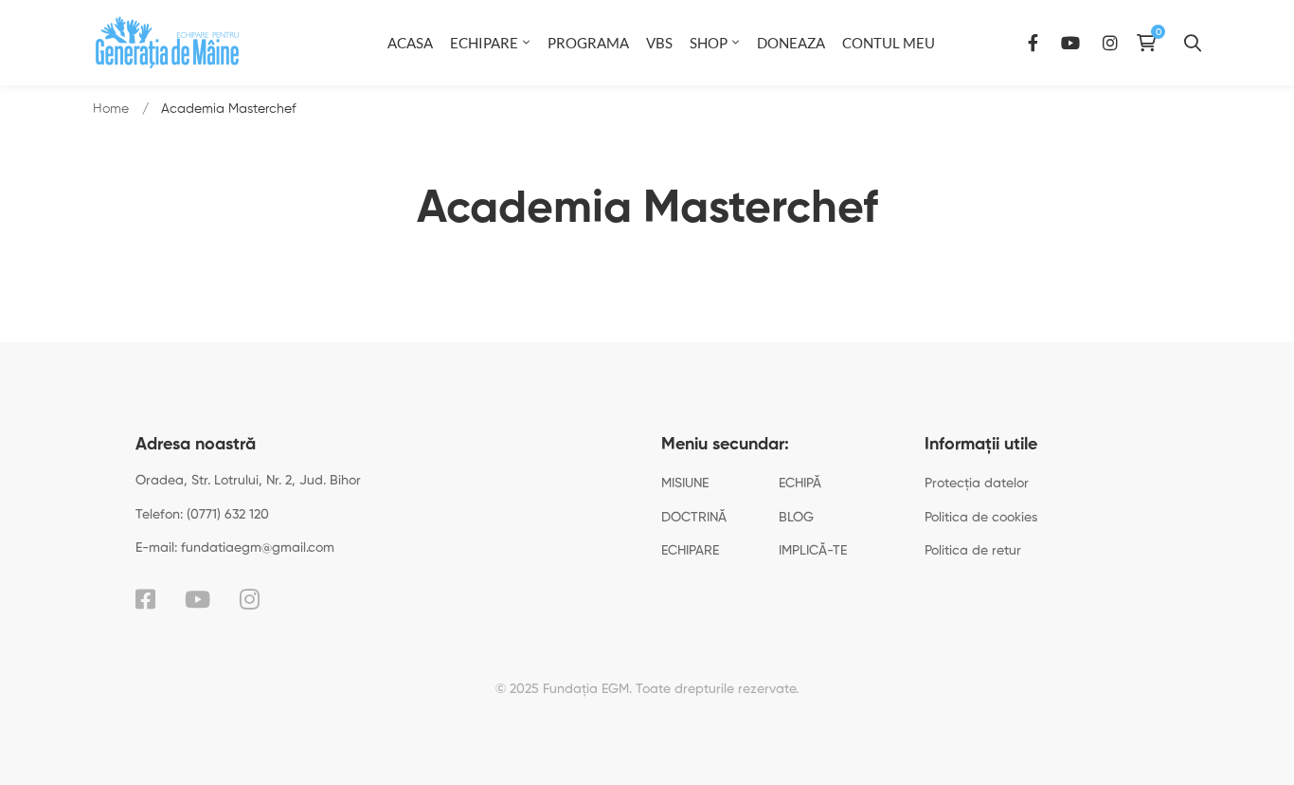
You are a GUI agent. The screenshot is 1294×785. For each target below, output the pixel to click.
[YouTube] (1070, 42)
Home (111, 109)
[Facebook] (1033, 42)
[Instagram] (1110, 42)
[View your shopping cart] (1151, 42)
